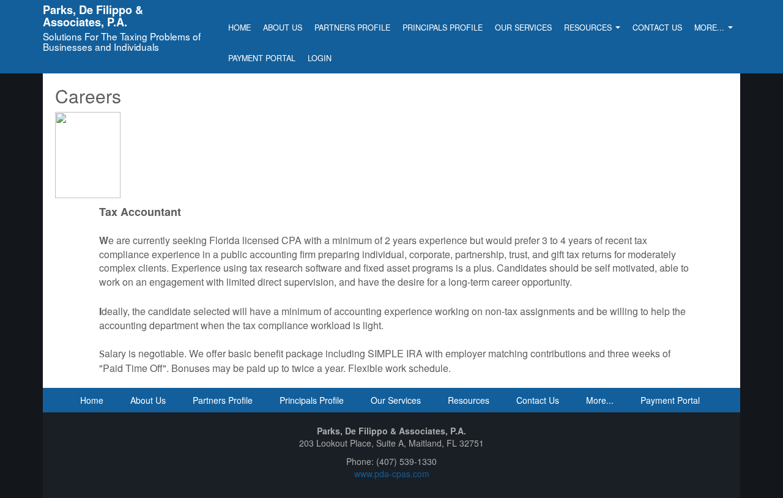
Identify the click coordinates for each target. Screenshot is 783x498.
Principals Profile (443, 27)
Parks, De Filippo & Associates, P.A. (93, 16)
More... (710, 27)
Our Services (523, 27)
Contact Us (657, 27)
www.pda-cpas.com (391, 473)
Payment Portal (261, 58)
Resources (589, 27)
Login (320, 58)
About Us (282, 27)
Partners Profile (352, 27)
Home (239, 27)
